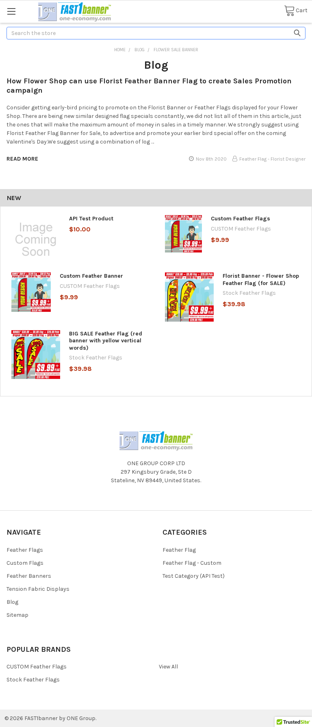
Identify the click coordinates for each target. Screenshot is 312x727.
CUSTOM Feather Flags (36, 666)
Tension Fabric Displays (37, 589)
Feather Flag (179, 549)
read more (22, 158)
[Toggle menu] (11, 11)
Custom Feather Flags (240, 218)
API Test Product (91, 218)
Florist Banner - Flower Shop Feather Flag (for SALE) (261, 279)
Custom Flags (24, 562)
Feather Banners (28, 575)
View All (168, 666)
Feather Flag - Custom (191, 562)
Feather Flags (24, 549)
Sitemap (17, 615)
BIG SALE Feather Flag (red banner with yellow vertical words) (105, 340)
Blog (12, 602)
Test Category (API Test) (193, 575)
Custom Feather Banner (91, 275)
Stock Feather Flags (33, 679)
